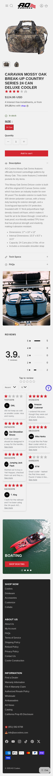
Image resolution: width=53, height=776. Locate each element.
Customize (10, 602)
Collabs (8, 607)
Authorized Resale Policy (17, 691)
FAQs (7, 633)
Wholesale (10, 696)
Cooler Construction (14, 660)
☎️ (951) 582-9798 (14, 727)
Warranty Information (15, 682)
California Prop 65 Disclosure (19, 714)
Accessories (11, 598)
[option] (26, 37)
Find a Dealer (11, 677)
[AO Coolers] (26, 5)
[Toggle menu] (7, 6)
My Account (10, 628)
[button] (22, 322)
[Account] (40, 6)
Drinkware (10, 593)
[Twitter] (38, 741)
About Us (9, 624)
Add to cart (26, 153)
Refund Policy (11, 647)
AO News (9, 705)
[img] (14, 92)
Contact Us (10, 656)
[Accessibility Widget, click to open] (49, 388)
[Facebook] (7, 741)
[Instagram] (19, 741)
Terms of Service (13, 638)
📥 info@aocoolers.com (16, 732)
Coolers (9, 589)
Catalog (9, 709)
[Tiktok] (26, 741)
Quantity (9, 135)
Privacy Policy (12, 651)
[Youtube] (13, 741)
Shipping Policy (12, 642)
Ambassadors (11, 700)
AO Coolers (15, 768)
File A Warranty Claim (15, 687)
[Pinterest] (32, 741)
